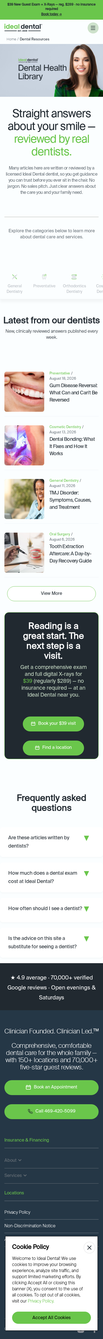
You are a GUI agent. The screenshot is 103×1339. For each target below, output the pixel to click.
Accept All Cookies (51, 1318)
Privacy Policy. (41, 1301)
